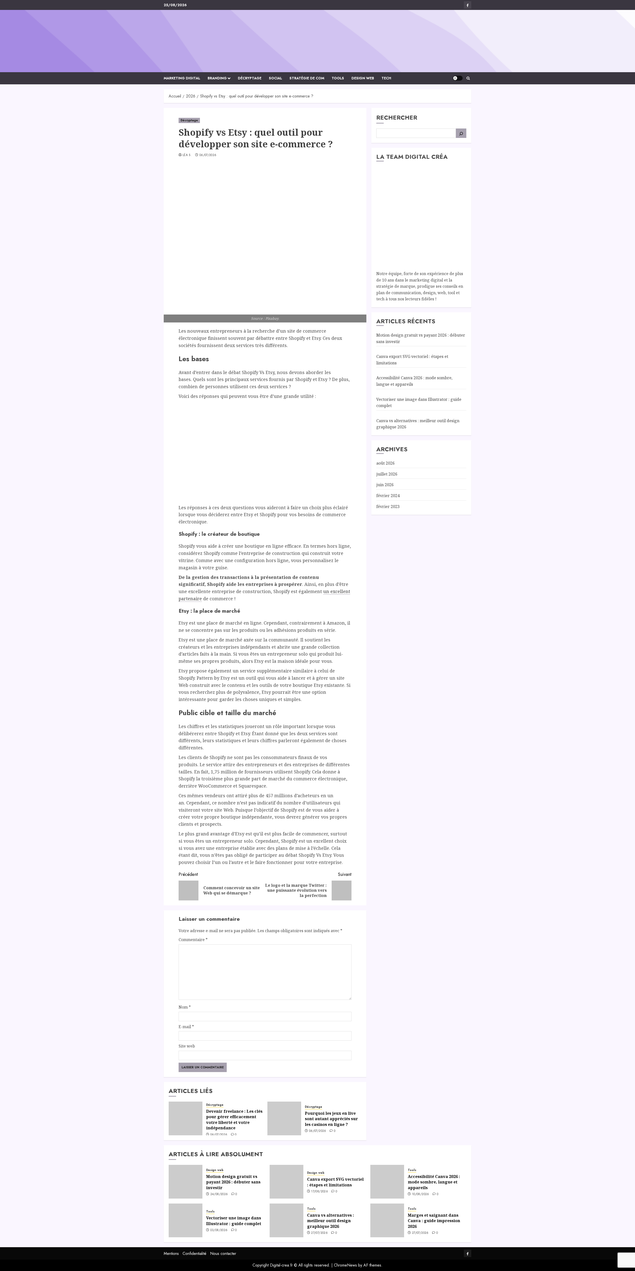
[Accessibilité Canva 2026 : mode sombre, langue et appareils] (387, 1182)
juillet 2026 (386, 474)
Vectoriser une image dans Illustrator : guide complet (233, 1220)
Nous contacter (223, 1253)
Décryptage (249, 78)
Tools (338, 78)
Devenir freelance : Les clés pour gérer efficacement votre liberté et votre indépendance (234, 1120)
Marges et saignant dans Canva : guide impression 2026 (434, 1220)
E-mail (186, 1026)
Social (275, 78)
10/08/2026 (420, 1194)
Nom (185, 1007)
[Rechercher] (461, 133)
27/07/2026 (319, 1233)
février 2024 (388, 495)
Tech (386, 78)
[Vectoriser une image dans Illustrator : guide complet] (185, 1220)
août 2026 (385, 463)
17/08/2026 (319, 1192)
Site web (187, 1046)
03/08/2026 (219, 1230)
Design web (362, 78)
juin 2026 (385, 484)
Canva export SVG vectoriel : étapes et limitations (335, 1181)
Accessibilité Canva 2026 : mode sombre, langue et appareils (434, 1182)
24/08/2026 (219, 1194)
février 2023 (388, 506)
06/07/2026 (208, 155)
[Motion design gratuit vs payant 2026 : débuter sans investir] (185, 1182)
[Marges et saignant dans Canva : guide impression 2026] (387, 1220)
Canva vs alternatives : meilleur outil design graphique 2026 (330, 1220)
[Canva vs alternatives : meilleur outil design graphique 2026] (286, 1220)
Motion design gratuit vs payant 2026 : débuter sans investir (233, 1182)
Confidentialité (194, 1253)
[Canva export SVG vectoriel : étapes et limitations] (286, 1182)
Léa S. (187, 155)
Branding (217, 78)
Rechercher (396, 117)
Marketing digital (182, 78)
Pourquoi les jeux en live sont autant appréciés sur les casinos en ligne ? (331, 1119)
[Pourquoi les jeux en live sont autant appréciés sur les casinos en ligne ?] (284, 1118)
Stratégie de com (306, 78)
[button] (468, 78)
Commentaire (193, 939)
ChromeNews (345, 1265)
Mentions (171, 1253)
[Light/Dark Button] (458, 78)
